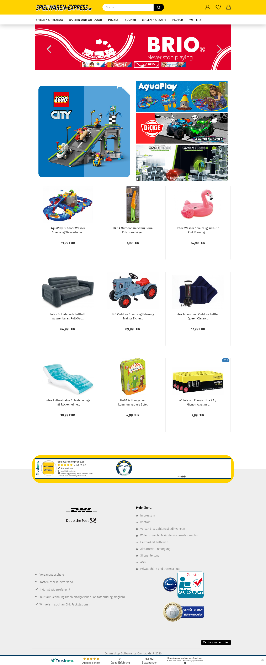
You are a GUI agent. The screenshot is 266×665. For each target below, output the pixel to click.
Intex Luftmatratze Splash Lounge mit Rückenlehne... (68, 402)
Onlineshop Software (119, 653)
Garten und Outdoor (85, 20)
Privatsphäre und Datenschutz (160, 569)
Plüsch (177, 20)
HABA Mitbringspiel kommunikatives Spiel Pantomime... (133, 402)
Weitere (195, 20)
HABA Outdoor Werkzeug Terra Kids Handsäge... (133, 230)
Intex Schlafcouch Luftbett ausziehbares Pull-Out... (67, 316)
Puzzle (113, 20)
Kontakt (145, 522)
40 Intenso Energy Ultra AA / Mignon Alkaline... (198, 402)
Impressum (147, 515)
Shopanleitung (149, 555)
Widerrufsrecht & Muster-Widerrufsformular (169, 535)
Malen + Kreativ (154, 20)
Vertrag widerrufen (216, 642)
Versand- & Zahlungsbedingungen (162, 529)
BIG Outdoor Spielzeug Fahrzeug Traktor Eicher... (133, 316)
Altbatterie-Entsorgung (155, 549)
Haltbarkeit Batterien (154, 542)
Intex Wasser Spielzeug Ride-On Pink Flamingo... (198, 230)
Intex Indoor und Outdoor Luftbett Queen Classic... (198, 316)
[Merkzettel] (218, 7)
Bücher (130, 20)
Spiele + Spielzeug (49, 20)
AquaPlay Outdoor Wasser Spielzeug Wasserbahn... (67, 230)
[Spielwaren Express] (65, 7)
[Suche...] (159, 7)
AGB (142, 562)
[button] (208, 7)
